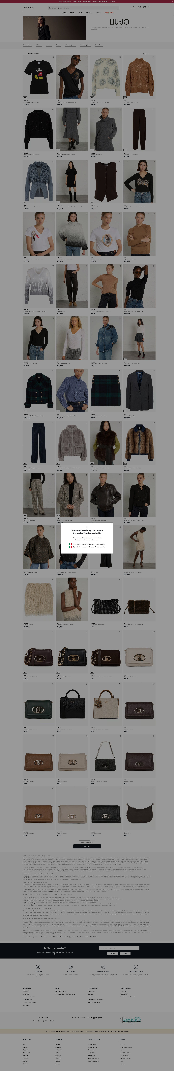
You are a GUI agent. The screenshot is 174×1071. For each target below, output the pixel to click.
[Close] (112, 523)
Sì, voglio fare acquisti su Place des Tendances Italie (89, 544)
